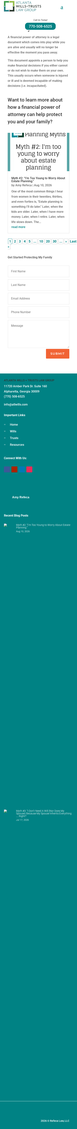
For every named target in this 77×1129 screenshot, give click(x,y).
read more (18, 227)
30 (54, 241)
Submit (57, 353)
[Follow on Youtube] (14, 469)
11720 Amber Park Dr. (19, 386)
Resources (17, 444)
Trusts (14, 438)
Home (14, 424)
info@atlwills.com (16, 404)
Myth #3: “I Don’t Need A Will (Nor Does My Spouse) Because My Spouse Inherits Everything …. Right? (44, 813)
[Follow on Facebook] (7, 469)
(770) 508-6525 (14, 396)
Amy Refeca (23, 185)
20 (48, 241)
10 (41, 241)
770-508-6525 (40, 26)
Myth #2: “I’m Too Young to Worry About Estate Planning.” (38, 179)
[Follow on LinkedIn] (22, 469)
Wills (13, 431)
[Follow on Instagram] (29, 469)
